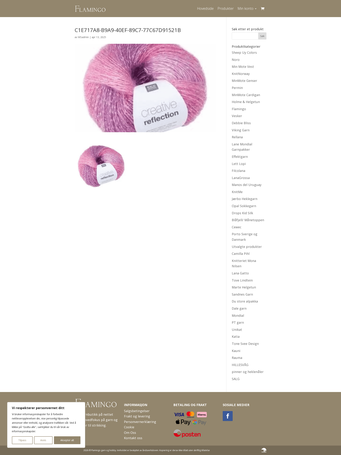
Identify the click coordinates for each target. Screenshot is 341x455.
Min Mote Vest (243, 66)
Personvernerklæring (140, 422)
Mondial (238, 315)
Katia (236, 336)
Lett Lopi (239, 164)
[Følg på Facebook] (228, 416)
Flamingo (239, 109)
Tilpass (22, 440)
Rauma (237, 358)
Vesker (237, 116)
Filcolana (238, 171)
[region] (46, 425)
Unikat (237, 329)
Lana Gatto (240, 273)
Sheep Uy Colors (244, 52)
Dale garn (239, 308)
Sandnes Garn (242, 294)
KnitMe (237, 192)
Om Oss (130, 432)
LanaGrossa (241, 178)
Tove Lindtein (242, 280)
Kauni (236, 351)
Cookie (129, 427)
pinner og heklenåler (248, 372)
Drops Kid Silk (242, 213)
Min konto (245, 8)
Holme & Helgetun (246, 102)
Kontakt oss (133, 438)
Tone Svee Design (245, 343)
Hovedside (205, 8)
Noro (236, 59)
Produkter (226, 8)
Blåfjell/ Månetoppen (248, 220)
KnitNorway (241, 74)
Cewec (236, 227)
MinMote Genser (244, 80)
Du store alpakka (245, 301)
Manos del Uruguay (246, 185)
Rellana (237, 137)
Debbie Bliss (241, 123)
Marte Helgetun (244, 287)
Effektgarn (240, 156)
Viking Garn (241, 130)
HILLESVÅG (240, 365)
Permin (237, 88)
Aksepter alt (67, 440)
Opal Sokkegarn (244, 206)
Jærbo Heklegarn (244, 199)
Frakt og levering (137, 416)
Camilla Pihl (241, 253)
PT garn (238, 322)
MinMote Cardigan (246, 95)
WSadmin (83, 37)
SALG (236, 379)
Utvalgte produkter (247, 246)
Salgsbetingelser (137, 411)
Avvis (43, 440)
